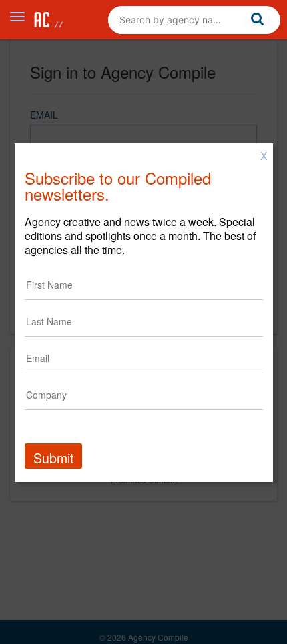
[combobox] (194, 20)
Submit (53, 457)
